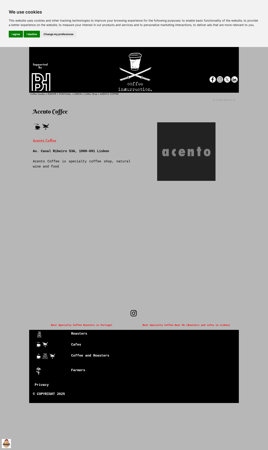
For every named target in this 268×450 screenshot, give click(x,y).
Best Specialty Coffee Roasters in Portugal (81, 325)
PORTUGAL (65, 94)
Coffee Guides (37, 94)
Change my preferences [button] (58, 34)
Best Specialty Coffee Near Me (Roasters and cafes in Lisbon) (186, 325)
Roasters (79, 334)
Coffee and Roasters (90, 356)
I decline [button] (32, 34)
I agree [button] (16, 34)
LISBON (78, 94)
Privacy (42, 385)
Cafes (76, 345)
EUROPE (52, 94)
